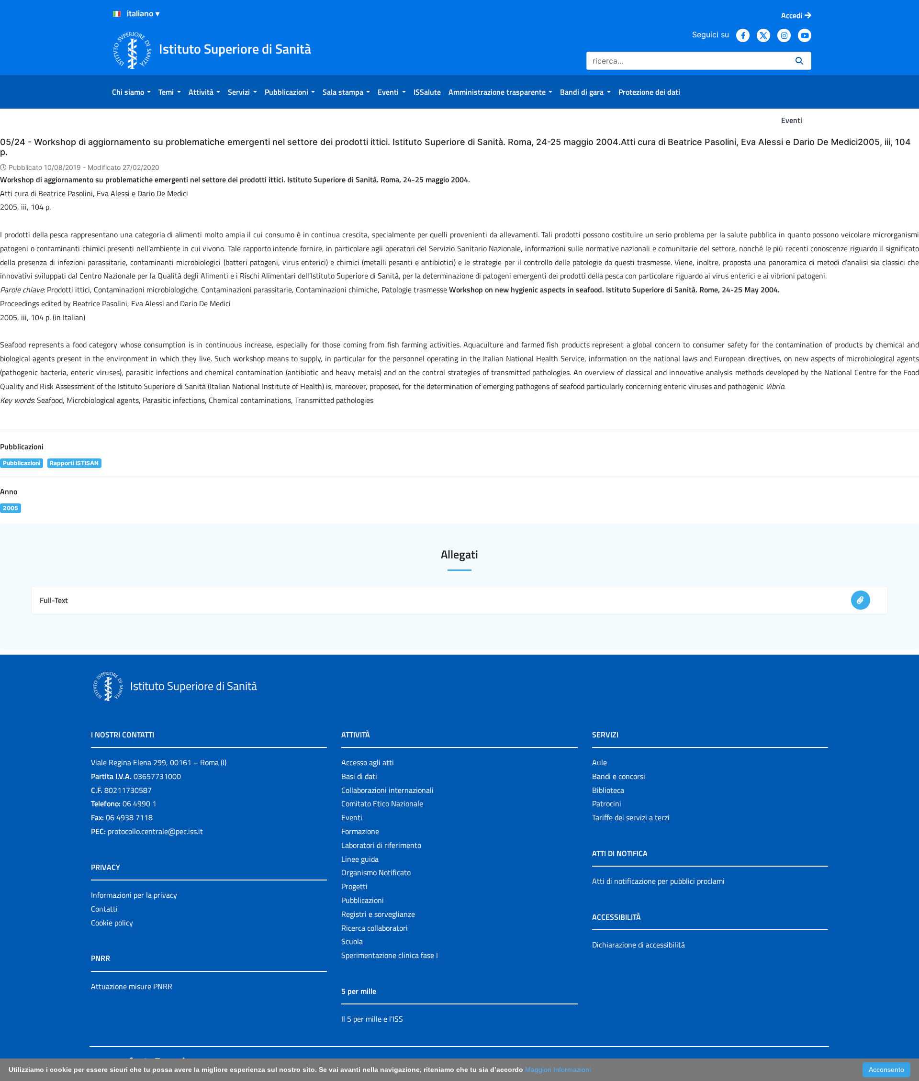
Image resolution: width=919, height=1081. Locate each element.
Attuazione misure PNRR (131, 986)
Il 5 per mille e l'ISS (372, 1019)
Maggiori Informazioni (558, 1069)
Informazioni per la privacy (134, 895)
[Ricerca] (799, 60)
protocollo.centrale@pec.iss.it (155, 831)
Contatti (104, 908)
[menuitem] (131, 91)
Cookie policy (112, 922)
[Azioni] (117, 14)
